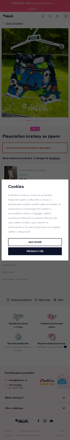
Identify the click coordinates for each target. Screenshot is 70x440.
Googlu (38, 213)
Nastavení (35, 242)
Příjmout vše (35, 251)
